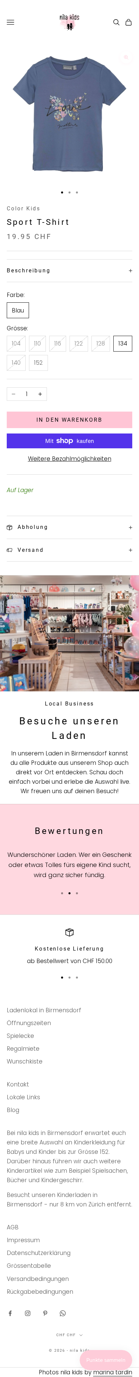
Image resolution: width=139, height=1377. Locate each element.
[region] (69, 947)
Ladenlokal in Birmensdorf (44, 1010)
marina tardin (112, 1372)
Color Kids (23, 209)
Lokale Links (23, 1097)
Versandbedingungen (38, 1279)
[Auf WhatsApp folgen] (62, 1313)
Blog (13, 1110)
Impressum (23, 1240)
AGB (13, 1227)
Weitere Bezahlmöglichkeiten (69, 459)
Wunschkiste (25, 1061)
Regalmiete (23, 1049)
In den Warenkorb (69, 420)
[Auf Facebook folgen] (10, 1313)
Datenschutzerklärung (39, 1253)
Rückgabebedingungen (40, 1292)
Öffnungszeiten (29, 1023)
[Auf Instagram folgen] (27, 1313)
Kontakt (18, 1084)
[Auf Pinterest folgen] (45, 1313)
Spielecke (20, 1036)
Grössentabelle (29, 1266)
